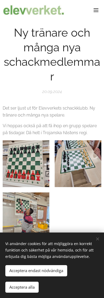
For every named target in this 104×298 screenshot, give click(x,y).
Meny (96, 10)
